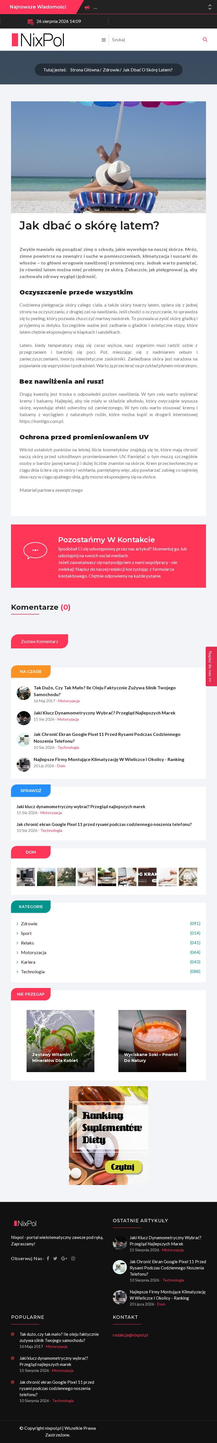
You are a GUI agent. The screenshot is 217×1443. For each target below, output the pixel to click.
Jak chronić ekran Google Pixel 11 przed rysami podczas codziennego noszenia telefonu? (107, 737)
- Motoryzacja (68, 700)
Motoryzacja (110, 952)
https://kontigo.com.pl (41, 421)
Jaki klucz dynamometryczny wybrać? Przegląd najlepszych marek (104, 712)
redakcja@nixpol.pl (130, 1334)
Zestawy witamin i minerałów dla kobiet (55, 1057)
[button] (210, 9)
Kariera (110, 962)
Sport (110, 933)
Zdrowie (111, 69)
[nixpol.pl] (205, 39)
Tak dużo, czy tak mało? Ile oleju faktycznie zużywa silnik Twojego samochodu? (105, 691)
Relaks (110, 942)
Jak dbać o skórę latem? (148, 69)
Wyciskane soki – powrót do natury (151, 1057)
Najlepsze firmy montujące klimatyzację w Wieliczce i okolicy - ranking (109, 759)
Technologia (110, 971)
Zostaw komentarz (39, 641)
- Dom (60, 765)
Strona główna (84, 69)
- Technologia (67, 747)
